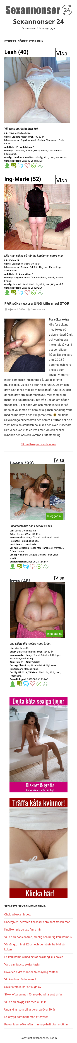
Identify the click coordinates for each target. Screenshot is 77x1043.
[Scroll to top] (70, 1036)
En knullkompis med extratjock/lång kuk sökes (33, 957)
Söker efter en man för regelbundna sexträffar (33, 994)
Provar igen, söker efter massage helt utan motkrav (36, 1024)
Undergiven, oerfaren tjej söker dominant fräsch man (37, 922)
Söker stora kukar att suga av (22, 987)
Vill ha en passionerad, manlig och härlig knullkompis (38, 937)
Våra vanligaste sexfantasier (22, 964)
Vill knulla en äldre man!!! (20, 979)
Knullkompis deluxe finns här (22, 929)
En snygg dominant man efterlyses (26, 1017)
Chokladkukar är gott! (17, 914)
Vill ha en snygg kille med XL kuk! (25, 1002)
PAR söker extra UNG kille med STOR (36, 303)
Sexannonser (38, 309)
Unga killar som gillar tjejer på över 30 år (29, 1009)
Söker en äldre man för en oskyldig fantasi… (32, 972)
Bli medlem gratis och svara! (38, 444)
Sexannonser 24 (38, 21)
